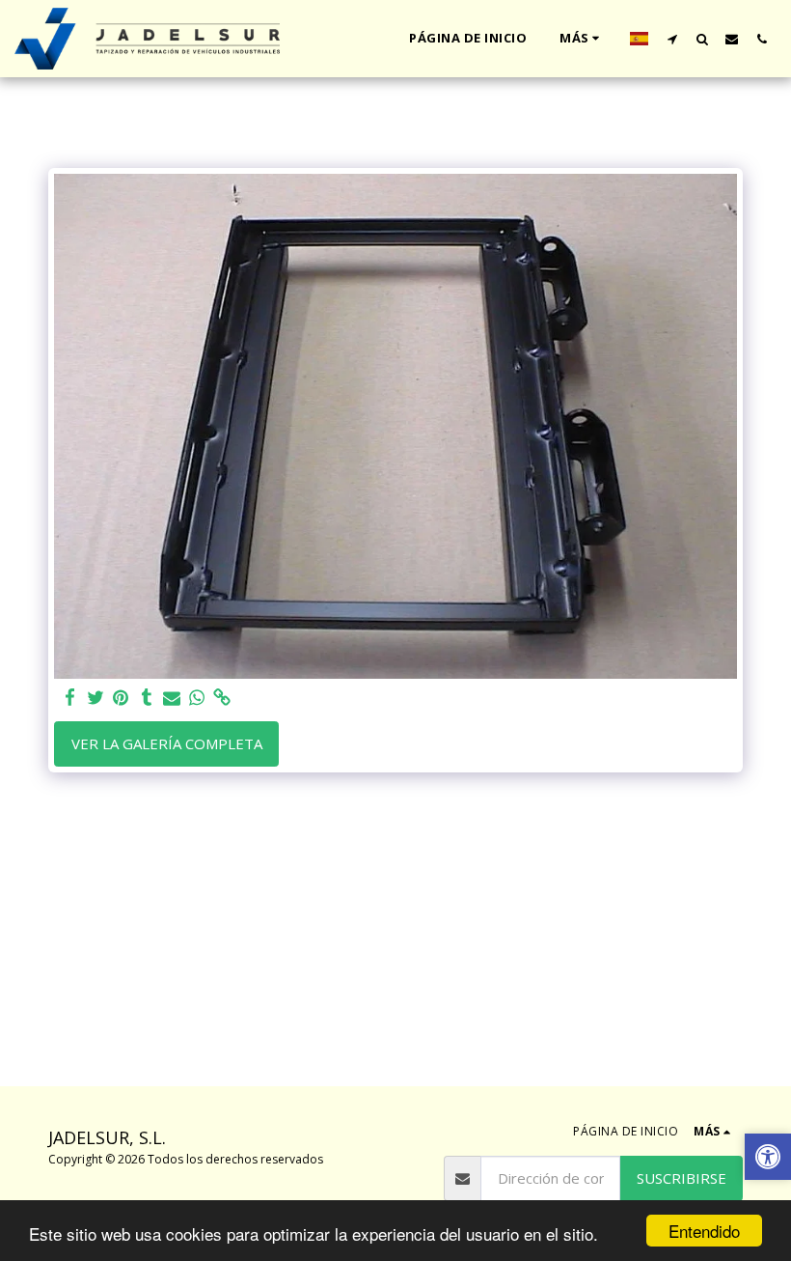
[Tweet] (96, 697)
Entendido (704, 1231)
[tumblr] (146, 697)
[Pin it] (121, 697)
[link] (222, 697)
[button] (672, 38)
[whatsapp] (197, 697)
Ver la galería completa (166, 743)
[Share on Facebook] (71, 697)
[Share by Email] (172, 697)
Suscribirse (681, 1178)
